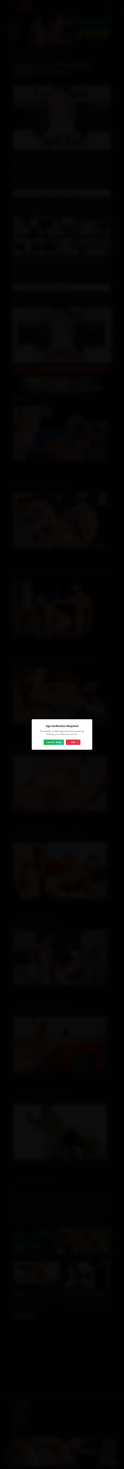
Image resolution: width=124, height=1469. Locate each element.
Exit (73, 742)
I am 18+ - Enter (54, 742)
